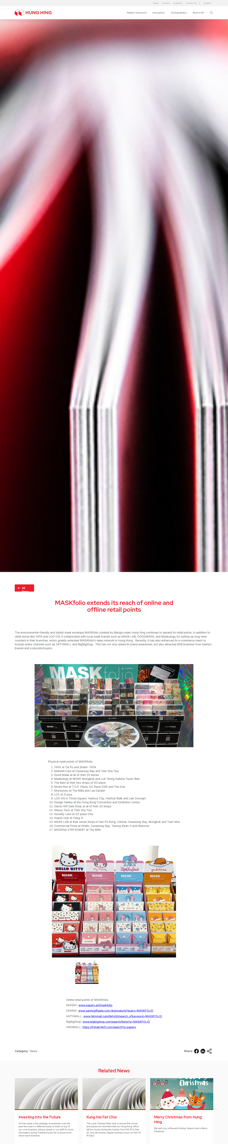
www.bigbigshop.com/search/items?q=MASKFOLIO (116, 1021)
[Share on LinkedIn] (203, 1051)
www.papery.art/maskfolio (95, 1005)
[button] (137, 12)
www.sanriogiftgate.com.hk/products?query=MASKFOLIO (115, 1010)
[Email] (209, 1051)
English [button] (207, 3)
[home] (33, 13)
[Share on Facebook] (196, 1051)
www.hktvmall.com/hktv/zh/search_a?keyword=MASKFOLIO (122, 1016)
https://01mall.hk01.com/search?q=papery (109, 1027)
